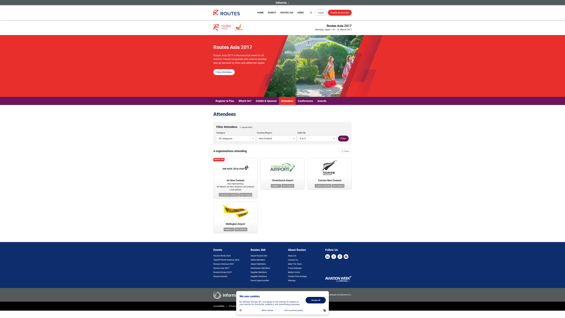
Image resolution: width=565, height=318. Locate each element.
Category (220, 132)
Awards (321, 100)
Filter (343, 138)
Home (260, 12)
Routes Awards (220, 276)
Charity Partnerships (297, 276)
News (301, 12)
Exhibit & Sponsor (266, 100)
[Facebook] (340, 256)
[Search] (311, 13)
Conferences (305, 100)
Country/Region (264, 132)
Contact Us (293, 260)
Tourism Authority (323, 186)
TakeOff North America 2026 (226, 260)
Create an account (340, 12)
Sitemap (291, 280)
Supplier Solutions (259, 276)
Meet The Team (295, 264)
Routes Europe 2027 (222, 272)
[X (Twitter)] (333, 256)
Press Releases (295, 268)
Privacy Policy (235, 306)
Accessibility (219, 306)
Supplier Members (259, 272)
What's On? (245, 100)
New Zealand (245, 195)
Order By (301, 132)
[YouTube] (346, 256)
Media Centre (294, 272)
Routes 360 (286, 12)
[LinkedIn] (327, 256)
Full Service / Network (229, 195)
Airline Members (258, 260)
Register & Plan (225, 100)
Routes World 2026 (222, 256)
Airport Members (258, 264)
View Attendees (224, 72)
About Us (292, 256)
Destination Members (260, 268)
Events (272, 12)
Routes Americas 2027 (223, 264)
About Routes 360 (259, 256)
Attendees (287, 100)
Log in (321, 12)
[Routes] (226, 12)
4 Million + (276, 186)
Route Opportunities (260, 280)
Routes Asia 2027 (221, 268)
